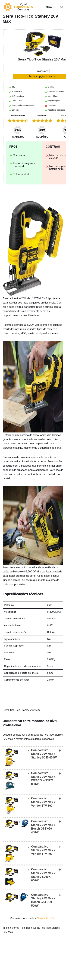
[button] (61, 7)
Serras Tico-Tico (46, 918)
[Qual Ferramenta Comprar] (20, 6)
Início (6, 927)
